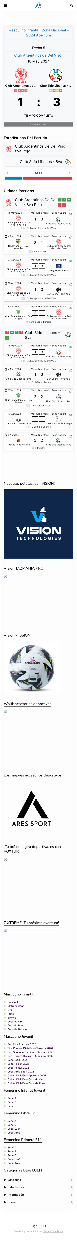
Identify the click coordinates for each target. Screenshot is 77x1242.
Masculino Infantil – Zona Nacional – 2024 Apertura (38, 32)
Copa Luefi (13, 1129)
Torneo (12, 1202)
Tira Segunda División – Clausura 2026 (30, 1052)
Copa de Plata (15, 1025)
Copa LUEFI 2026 (17, 1060)
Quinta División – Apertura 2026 (26, 1075)
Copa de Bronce (17, 1029)
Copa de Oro (15, 1021)
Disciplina (14, 1180)
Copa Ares (13, 1132)
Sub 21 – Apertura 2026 (21, 1044)
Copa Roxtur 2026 (18, 1068)
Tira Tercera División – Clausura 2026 (30, 1056)
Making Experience (53, 1231)
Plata (10, 1014)
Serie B (11, 1102)
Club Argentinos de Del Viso (37, 55)
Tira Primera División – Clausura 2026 (30, 1048)
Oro (9, 1010)
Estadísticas (16, 1187)
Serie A (11, 1098)
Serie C (11, 1106)
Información (16, 1195)
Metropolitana (15, 1006)
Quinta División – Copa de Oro (25, 1079)
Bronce (11, 1017)
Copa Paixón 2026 (18, 1064)
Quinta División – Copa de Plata (26, 1083)
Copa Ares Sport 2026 (20, 1071)
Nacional (12, 1002)
